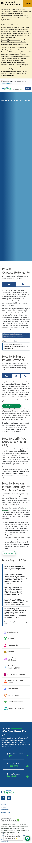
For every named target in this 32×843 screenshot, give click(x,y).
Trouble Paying (5, 812)
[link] (3, 798)
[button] (7, 83)
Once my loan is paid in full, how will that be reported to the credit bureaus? (14, 568)
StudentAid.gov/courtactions (10, 40)
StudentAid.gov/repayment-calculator (13, 42)
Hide (28, 3)
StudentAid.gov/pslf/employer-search (13, 71)
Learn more (8, 18)
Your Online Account (12, 406)
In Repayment (5, 809)
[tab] (9, 284)
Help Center (10, 104)
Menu (27, 88)
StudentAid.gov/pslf (7, 75)
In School (3, 804)
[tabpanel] (16, 319)
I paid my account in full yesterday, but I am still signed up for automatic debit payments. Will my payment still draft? (13, 591)
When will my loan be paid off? (13, 623)
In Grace (3, 807)
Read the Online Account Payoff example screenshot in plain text (14, 346)
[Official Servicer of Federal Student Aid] (17, 88)
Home (3, 104)
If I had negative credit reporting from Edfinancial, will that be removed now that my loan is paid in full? (14, 601)
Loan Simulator (9, 553)
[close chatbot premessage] (3, 833)
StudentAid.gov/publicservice (11, 62)
